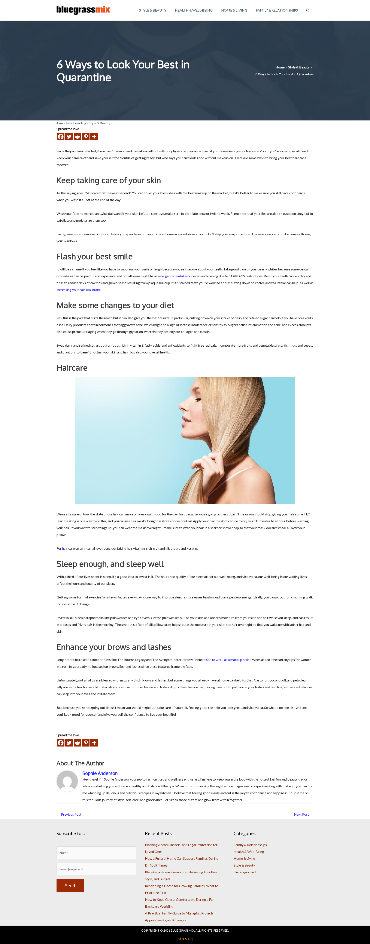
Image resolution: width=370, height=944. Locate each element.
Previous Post (69, 814)
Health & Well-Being (249, 851)
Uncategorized (245, 872)
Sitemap (185, 939)
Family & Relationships (250, 845)
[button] (308, 10)
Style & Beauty (99, 123)
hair (65, 548)
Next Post (303, 814)
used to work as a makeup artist (227, 660)
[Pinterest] (86, 136)
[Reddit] (77, 136)
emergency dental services (177, 276)
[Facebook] (60, 136)
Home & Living (244, 858)
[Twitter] (69, 136)
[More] (94, 136)
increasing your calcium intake (79, 290)
